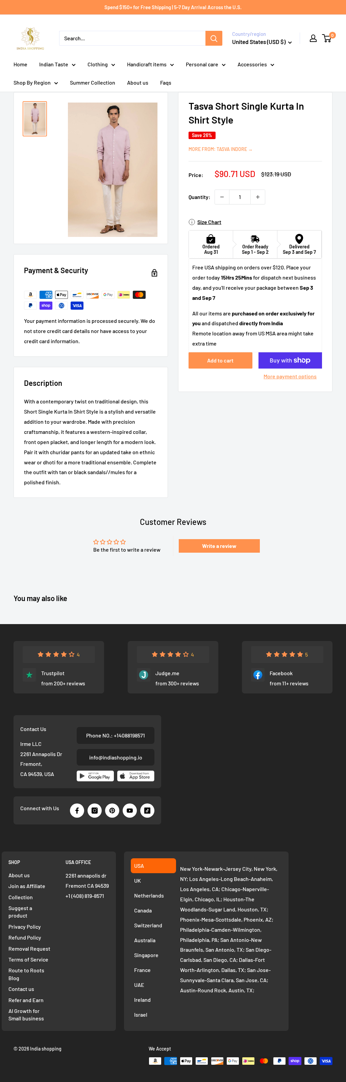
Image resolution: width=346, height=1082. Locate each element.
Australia (144, 940)
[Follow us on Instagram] (95, 810)
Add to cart (220, 360)
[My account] (313, 38)
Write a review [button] (219, 546)
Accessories (252, 64)
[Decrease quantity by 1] (222, 197)
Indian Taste (53, 64)
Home (20, 64)
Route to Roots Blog (26, 974)
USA (139, 865)
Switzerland (148, 925)
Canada (143, 910)
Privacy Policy (24, 926)
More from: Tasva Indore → (221, 149)
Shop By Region (32, 82)
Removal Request (29, 948)
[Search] (213, 38)
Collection (20, 897)
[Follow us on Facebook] (77, 810)
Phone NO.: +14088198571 (115, 735)
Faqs (165, 82)
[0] (327, 38)
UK (137, 880)
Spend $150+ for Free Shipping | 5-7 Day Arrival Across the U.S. (173, 7)
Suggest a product (20, 912)
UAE (139, 984)
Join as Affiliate (26, 886)
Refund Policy (24, 937)
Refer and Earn (26, 1000)
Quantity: (200, 197)
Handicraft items (147, 64)
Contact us (21, 989)
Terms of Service (28, 959)
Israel (140, 1014)
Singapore (146, 955)
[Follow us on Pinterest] (112, 810)
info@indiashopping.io (115, 757)
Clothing (98, 64)
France (142, 970)
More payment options (290, 376)
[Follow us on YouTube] (130, 810)
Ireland (142, 999)
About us (137, 82)
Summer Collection (92, 82)
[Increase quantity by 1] (258, 197)
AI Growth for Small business (26, 1014)
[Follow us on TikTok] (147, 810)
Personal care (202, 64)
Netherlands (149, 895)
